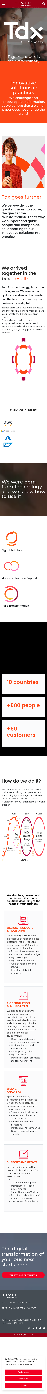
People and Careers (13, 1308)
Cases (12, 1302)
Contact (31, 1308)
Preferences (23, 1372)
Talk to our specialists (23, 1275)
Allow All (23, 1385)
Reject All (23, 1379)
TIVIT (4, 1302)
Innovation (23, 1302)
